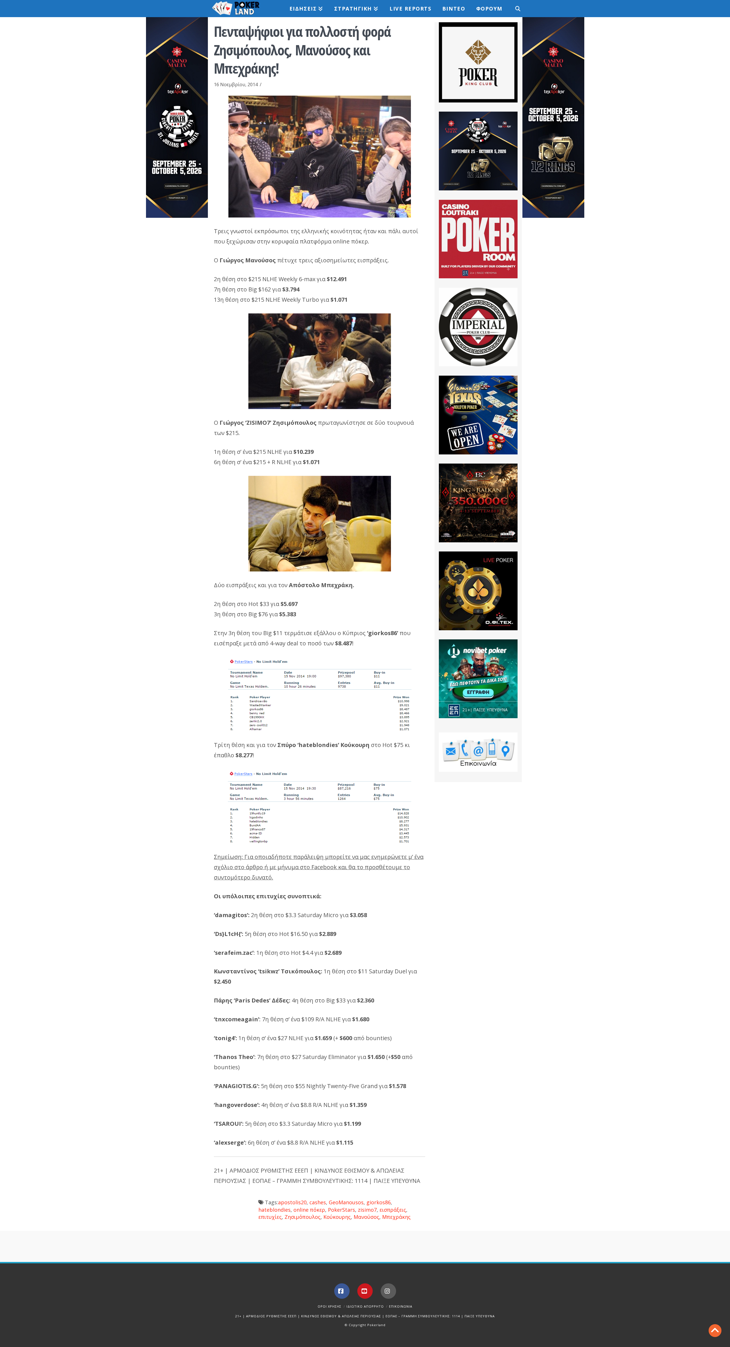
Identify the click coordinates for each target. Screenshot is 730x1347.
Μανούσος (366, 1216)
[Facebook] (342, 1291)
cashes (317, 1202)
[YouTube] (365, 1291)
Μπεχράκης (396, 1216)
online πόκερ (309, 1209)
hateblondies (274, 1209)
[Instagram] (388, 1291)
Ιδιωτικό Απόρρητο (365, 1306)
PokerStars (341, 1209)
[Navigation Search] (515, 8)
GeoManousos (346, 1202)
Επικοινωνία (400, 1306)
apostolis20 (292, 1202)
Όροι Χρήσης (329, 1306)
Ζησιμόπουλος (303, 1216)
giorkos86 (378, 1202)
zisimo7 (367, 1209)
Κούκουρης (337, 1216)
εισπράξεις (393, 1209)
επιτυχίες (270, 1216)
